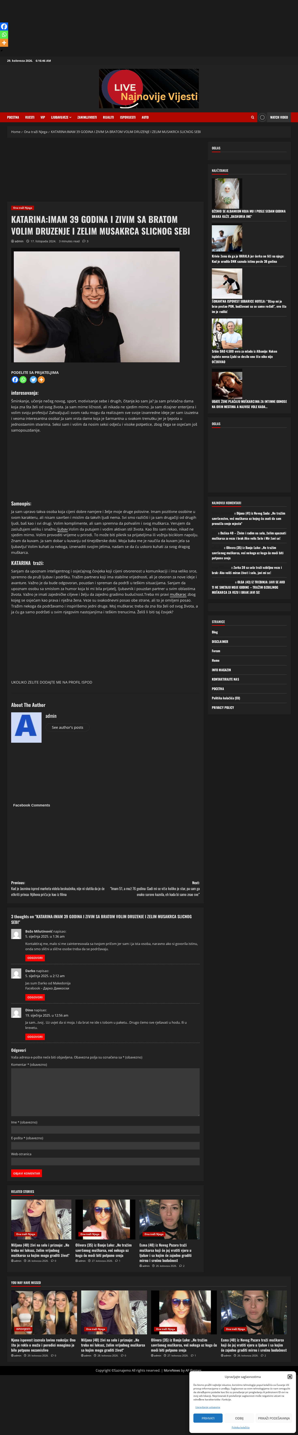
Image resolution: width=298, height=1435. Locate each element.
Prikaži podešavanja (274, 1418)
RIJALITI (108, 117)
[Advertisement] (121, 28)
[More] (41, 379)
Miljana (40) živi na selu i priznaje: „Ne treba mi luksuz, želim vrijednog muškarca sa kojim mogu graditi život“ (40, 1250)
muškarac (178, 594)
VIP (43, 117)
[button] (290, 1377)
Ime (24, 1122)
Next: (155, 888)
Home (216, 660)
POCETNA (13, 117)
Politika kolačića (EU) (226, 698)
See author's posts (67, 727)
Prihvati (208, 1418)
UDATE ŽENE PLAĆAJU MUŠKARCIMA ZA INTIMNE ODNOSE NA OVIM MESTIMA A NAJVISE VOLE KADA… (249, 404)
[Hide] (1, 50)
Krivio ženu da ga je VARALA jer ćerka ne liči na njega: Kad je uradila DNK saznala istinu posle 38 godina (248, 259)
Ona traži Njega (22, 208)
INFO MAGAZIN (221, 669)
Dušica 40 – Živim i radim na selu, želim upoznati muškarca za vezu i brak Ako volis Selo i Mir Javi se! (249, 535)
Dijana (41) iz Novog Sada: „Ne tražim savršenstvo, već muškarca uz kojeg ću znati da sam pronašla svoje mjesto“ (248, 518)
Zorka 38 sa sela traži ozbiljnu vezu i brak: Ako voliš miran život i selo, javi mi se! (247, 570)
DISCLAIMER (220, 641)
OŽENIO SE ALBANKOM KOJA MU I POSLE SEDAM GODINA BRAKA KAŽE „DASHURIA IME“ (249, 213)
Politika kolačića (241, 1427)
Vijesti (29, 117)
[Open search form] (252, 117)
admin (19, 241)
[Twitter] (33, 379)
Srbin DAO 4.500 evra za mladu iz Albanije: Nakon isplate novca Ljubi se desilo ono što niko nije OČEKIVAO (244, 356)
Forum (216, 650)
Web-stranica (21, 1154)
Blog (215, 631)
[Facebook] (15, 379)
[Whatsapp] (23, 379)
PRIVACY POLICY (223, 707)
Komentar (29, 1064)
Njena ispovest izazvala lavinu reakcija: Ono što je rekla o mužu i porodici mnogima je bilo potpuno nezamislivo (43, 1345)
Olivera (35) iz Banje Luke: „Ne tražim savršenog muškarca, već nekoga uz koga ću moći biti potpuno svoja (103, 1250)
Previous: (58, 888)
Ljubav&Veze (59, 117)
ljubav (62, 529)
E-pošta (27, 1138)
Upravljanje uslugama (207, 1407)
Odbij (239, 1418)
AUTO (145, 117)
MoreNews (172, 1370)
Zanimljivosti (87, 117)
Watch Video (279, 117)
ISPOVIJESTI (128, 117)
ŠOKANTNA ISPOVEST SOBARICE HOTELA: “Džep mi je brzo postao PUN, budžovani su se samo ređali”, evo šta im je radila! (249, 306)
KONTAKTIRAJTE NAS (225, 679)
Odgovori (35, 958)
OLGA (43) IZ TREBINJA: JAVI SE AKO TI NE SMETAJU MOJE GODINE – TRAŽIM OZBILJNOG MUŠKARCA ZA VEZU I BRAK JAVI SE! (248, 587)
